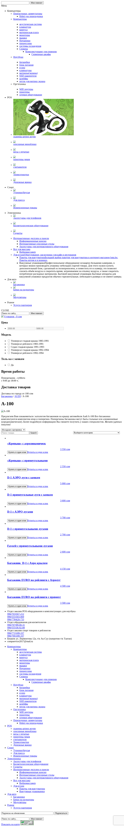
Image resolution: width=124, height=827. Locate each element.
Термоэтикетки (21, 742)
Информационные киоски (32, 772)
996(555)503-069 (15, 616)
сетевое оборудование (30, 717)
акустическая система (30, 652)
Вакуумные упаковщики (32, 791)
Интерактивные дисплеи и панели (31, 769)
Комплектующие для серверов (41, 679)
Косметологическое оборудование (30, 764)
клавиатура (25, 654)
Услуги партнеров (22, 807)
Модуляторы (19, 802)
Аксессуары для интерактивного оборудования (43, 777)
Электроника (14, 758)
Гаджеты (17, 766)
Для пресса (19, 753)
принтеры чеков (21, 736)
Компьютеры (14, 646)
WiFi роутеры (26, 712)
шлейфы (23, 704)
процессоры (25, 671)
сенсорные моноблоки (24, 731)
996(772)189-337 (15, 633)
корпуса (23, 657)
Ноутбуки (18, 684)
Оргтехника (19, 709)
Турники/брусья (21, 750)
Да (12, 365)
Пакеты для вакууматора (32, 788)
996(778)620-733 (15, 619)
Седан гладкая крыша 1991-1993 (27, 347)
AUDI (18, 396)
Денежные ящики (22, 745)
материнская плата (29, 660)
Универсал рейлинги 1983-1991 (27, 344)
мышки (23, 665)
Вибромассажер (27, 783)
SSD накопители (28, 701)
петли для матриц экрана (32, 706)
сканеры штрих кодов (24, 728)
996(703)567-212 (15, 614)
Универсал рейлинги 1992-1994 (27, 353)
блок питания (26, 690)
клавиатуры (25, 695)
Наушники (24, 668)
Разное (10, 805)
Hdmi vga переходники (31, 723)
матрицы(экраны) (28, 698)
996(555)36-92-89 (16, 627)
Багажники (7, 396)
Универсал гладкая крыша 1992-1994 (29, 350)
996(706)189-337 (15, 636)
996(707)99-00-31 (16, 625)
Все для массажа (21, 780)
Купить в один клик (37, 452)
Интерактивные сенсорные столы (36, 775)
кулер (22, 693)
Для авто (11, 794)
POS (9, 725)
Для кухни (18, 786)
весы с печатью (21, 734)
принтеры (24, 715)
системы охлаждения (30, 674)
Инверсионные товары (25, 756)
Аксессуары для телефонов (27, 761)
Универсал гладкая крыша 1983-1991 (29, 341)
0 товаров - (13, 316)
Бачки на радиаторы (23, 799)
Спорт (10, 747)
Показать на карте (10, 824)
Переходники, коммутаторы (27, 720)
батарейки (24, 687)
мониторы (24, 663)
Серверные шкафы (41, 682)
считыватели (20, 739)
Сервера (23, 676)
